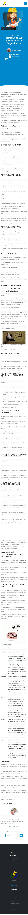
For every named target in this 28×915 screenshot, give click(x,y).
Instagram (15, 858)
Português (14, 852)
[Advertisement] (14, 70)
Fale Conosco (14, 901)
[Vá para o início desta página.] (14, 840)
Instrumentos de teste (14, 903)
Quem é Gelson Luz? (14, 826)
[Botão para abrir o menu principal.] (25, 3)
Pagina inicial (12, 35)
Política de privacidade (14, 864)
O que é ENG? (14, 885)
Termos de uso (15, 862)
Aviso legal (14, 866)
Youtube (14, 860)
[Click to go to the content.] (14, 89)
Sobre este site (15, 899)
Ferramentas (14, 897)
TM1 (18, 35)
